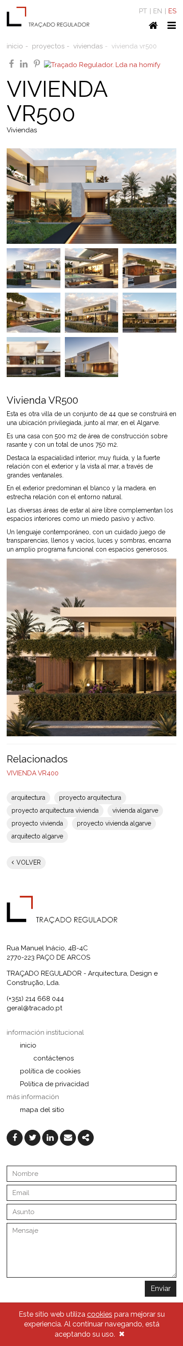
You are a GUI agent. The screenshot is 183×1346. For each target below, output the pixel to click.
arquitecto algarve (37, 836)
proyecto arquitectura (90, 797)
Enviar (161, 1288)
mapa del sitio (42, 1110)
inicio (15, 46)
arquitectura (28, 797)
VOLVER (28, 862)
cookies (99, 1314)
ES (172, 11)
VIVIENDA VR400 (33, 773)
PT (143, 11)
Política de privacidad (54, 1084)
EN (157, 11)
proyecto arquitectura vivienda (55, 810)
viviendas (88, 46)
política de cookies (50, 1071)
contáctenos (53, 1058)
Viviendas (22, 130)
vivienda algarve (135, 810)
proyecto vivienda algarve (114, 823)
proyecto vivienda (37, 823)
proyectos (48, 46)
